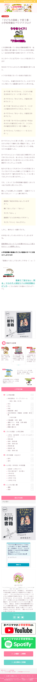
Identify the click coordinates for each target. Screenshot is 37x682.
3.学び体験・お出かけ (19, 455)
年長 (20, 408)
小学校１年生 (20, 478)
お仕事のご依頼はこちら (11, 676)
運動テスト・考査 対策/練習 (20, 422)
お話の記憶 (13, 417)
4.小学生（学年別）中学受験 (19, 465)
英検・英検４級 (20, 444)
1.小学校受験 (5, 16)
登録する (18, 564)
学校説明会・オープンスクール (20, 398)
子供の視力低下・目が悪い (20, 471)
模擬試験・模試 (20, 411)
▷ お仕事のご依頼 (18, 662)
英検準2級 (20, 446)
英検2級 (20, 439)
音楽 (20, 489)
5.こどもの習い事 (19, 485)
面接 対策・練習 (20, 425)
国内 (20, 458)
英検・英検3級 (20, 441)
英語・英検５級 (20, 450)
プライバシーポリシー (26, 676)
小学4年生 (20, 473)
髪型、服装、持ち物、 (16, 401)
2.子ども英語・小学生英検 (19, 432)
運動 (20, 487)
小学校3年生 (20, 476)
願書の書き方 (20, 427)
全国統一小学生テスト (20, 469)
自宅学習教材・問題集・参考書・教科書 (20, 414)
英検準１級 (20, 448)
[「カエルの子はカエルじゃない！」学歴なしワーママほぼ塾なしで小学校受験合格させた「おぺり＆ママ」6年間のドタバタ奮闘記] (18, 11)
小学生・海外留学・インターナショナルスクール (20, 436)
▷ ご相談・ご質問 (18, 654)
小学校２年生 (20, 480)
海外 (20, 461)
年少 (20, 406)
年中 (20, 404)
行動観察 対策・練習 (20, 420)
